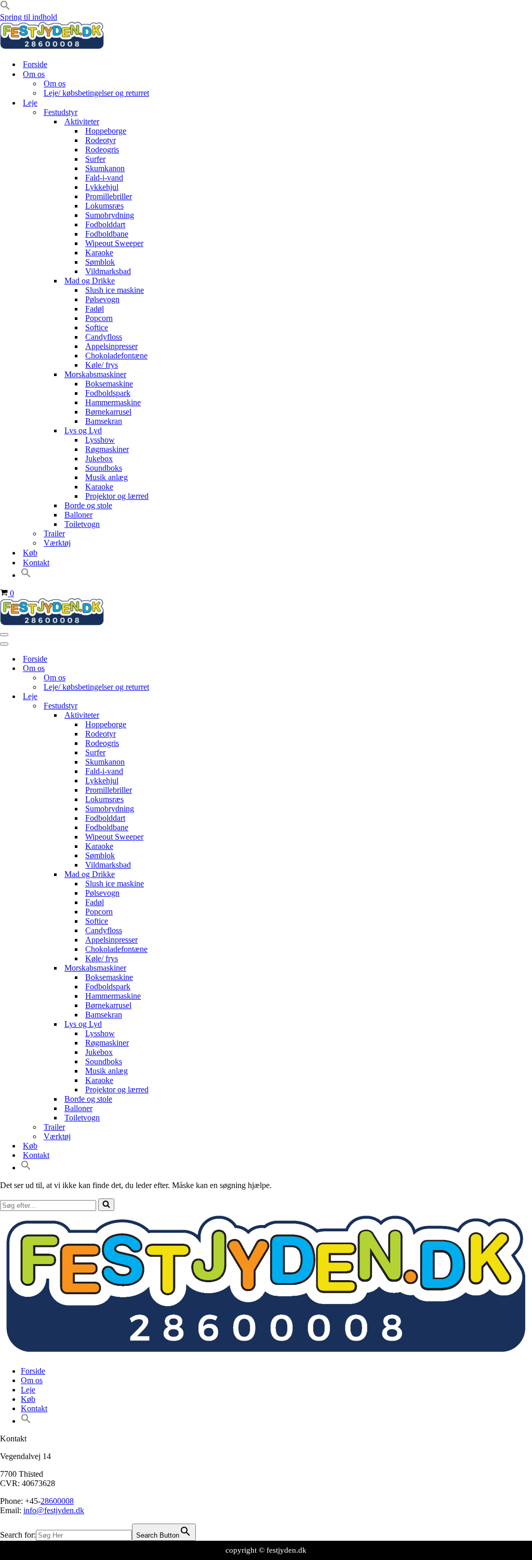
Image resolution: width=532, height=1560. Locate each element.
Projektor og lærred (117, 496)
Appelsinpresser (111, 346)
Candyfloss (103, 336)
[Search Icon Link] (26, 575)
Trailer (54, 533)
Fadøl (94, 308)
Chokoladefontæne (116, 355)
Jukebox (99, 458)
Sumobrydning (109, 215)
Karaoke (99, 252)
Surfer (95, 158)
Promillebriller (108, 196)
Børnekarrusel (108, 411)
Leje (28, 1389)
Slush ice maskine (114, 290)
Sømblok (100, 261)
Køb (30, 552)
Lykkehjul (101, 187)
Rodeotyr (100, 140)
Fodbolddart (105, 224)
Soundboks (103, 467)
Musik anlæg (106, 477)
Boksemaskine (109, 383)
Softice (96, 327)
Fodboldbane (106, 233)
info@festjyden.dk (53, 1510)
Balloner (78, 514)
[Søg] (106, 1204)
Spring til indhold (28, 16)
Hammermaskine (113, 402)
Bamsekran (103, 421)
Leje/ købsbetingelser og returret (96, 92)
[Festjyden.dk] (52, 46)
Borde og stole (88, 505)
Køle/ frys (101, 364)
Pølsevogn (102, 299)
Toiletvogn (82, 524)
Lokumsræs (104, 205)
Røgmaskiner (107, 449)
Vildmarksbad (108, 271)
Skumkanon (105, 168)
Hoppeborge (105, 130)
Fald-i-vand (104, 177)
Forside (35, 64)
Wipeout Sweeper (114, 243)
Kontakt (36, 562)
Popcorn (99, 318)
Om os (54, 83)
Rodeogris (102, 149)
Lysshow (100, 439)
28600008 (57, 1501)
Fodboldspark (107, 393)
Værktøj (57, 542)
